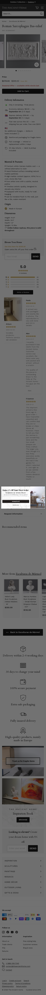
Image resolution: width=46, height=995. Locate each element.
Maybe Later (16, 505)
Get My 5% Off (16, 501)
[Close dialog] (43, 488)
